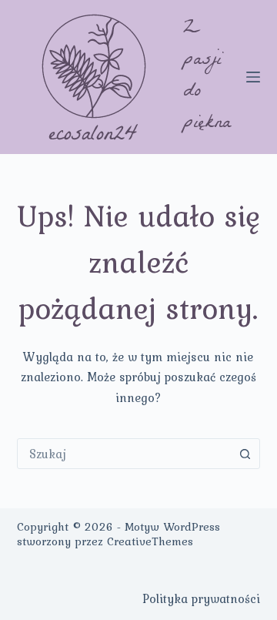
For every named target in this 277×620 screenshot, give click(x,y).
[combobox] (124, 453)
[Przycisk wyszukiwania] (244, 453)
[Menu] (253, 77)
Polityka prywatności (201, 598)
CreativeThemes (150, 541)
